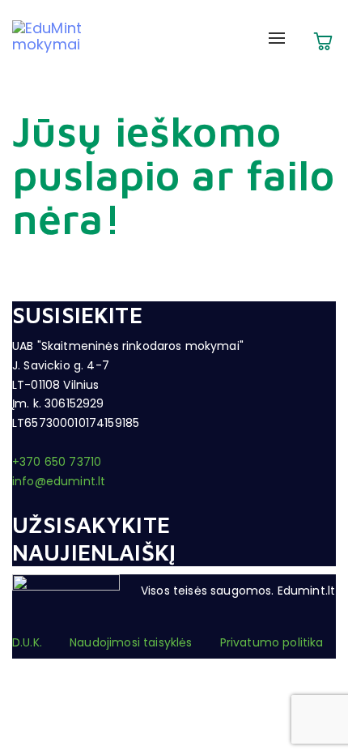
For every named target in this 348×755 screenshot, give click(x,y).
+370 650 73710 (56, 462)
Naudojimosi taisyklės (131, 642)
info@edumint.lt (58, 481)
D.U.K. (27, 642)
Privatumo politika (272, 642)
